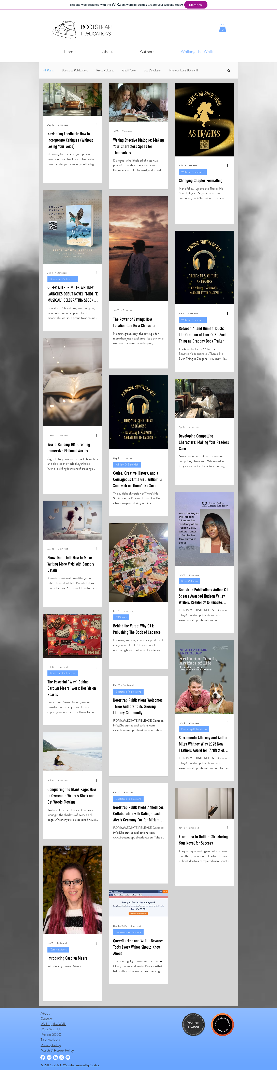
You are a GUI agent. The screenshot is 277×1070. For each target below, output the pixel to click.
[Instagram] (49, 1066)
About (45, 1022)
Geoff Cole (129, 70)
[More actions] (97, 124)
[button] (222, 28)
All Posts (48, 70)
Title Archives (50, 1049)
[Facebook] (42, 1066)
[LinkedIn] (55, 1066)
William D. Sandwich (192, 172)
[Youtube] (67, 1066)
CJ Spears (121, 617)
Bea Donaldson (152, 70)
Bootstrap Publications (75, 70)
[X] (61, 1066)
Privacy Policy (51, 1054)
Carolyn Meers (58, 949)
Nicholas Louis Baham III (183, 70)
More (209, 70)
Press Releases (105, 70)
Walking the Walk (53, 1033)
